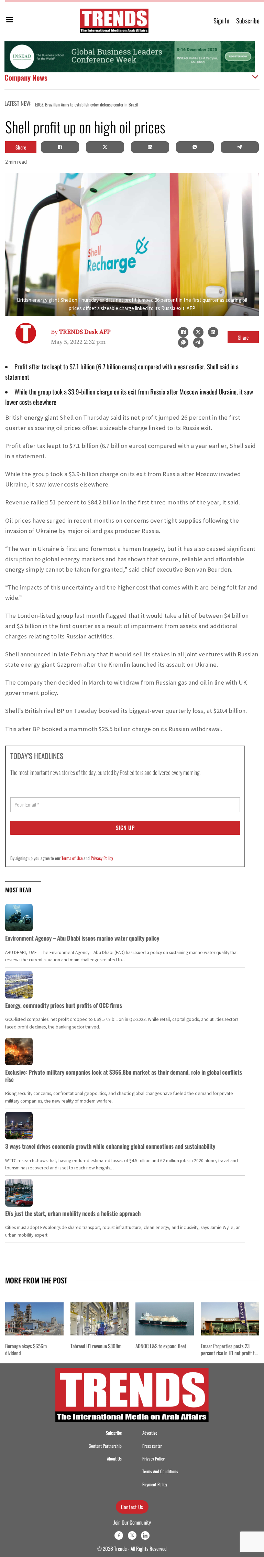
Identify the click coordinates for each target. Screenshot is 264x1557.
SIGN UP (125, 827)
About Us (114, 1458)
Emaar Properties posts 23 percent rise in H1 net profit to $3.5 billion (229, 1353)
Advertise (149, 1433)
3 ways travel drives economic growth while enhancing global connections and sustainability (110, 1146)
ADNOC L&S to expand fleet (160, 1346)
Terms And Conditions (160, 1471)
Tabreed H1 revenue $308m (95, 1346)
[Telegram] (240, 147)
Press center (152, 1446)
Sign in (221, 20)
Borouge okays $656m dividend (26, 1349)
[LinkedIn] (150, 147)
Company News (25, 77)
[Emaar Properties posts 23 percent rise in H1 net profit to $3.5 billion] (230, 1318)
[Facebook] (60, 147)
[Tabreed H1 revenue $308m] (99, 1318)
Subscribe (248, 20)
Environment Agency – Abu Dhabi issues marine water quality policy (82, 938)
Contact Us (132, 1506)
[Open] (9, 20)
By (81, 332)
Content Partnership (105, 1446)
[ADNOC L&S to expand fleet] (164, 1318)
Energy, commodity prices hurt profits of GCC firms (63, 1005)
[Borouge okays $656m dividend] (34, 1318)
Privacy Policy (102, 857)
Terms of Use (72, 857)
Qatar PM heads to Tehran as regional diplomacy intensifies (198, 104)
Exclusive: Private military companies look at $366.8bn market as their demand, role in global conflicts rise (123, 1075)
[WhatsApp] (195, 147)
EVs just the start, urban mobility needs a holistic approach (73, 1213)
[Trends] (114, 21)
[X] (105, 147)
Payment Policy (154, 1484)
